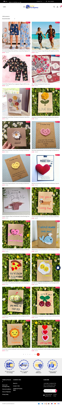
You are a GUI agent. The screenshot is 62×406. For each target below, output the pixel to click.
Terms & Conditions (6, 389)
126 (35, 354)
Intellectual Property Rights (17, 389)
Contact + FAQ (16, 386)
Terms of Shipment (6, 391)
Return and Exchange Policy (5, 385)
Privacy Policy (5, 394)
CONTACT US (39, 1)
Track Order (51, 1)
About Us (15, 383)
